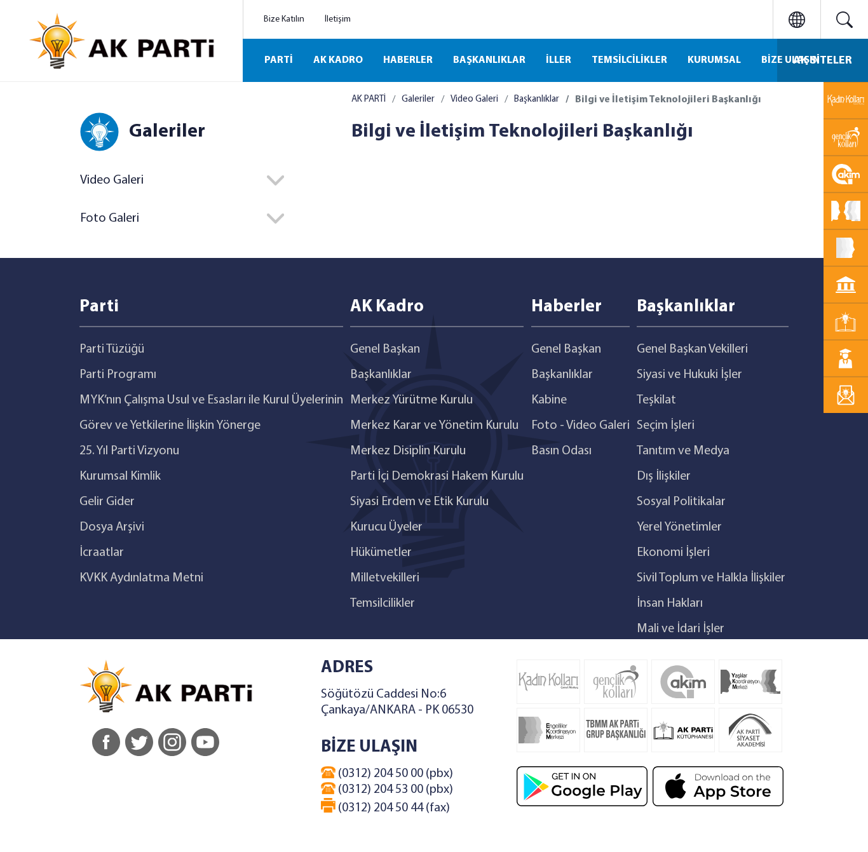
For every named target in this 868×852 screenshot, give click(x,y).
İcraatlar (101, 552)
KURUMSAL (714, 60)
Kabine (549, 400)
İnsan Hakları (670, 603)
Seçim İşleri (666, 425)
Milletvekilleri (384, 578)
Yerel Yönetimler (679, 527)
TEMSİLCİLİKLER (629, 60)
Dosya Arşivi (111, 527)
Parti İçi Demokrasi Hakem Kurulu (437, 476)
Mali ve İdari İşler (680, 629)
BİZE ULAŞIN (790, 60)
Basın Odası (561, 451)
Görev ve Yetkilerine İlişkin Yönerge (170, 425)
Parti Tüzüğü (111, 349)
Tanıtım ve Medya (683, 451)
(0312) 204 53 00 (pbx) (394, 789)
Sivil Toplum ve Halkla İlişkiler (711, 578)
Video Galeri (474, 99)
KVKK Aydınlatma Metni (141, 578)
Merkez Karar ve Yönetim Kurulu (434, 425)
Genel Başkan (385, 349)
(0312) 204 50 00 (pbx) (394, 773)
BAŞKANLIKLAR (489, 60)
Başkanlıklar (536, 99)
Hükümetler (381, 552)
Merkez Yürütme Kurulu (411, 400)
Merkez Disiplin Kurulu (408, 451)
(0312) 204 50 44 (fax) (393, 808)
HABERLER (408, 60)
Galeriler (418, 99)
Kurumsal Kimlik (120, 476)
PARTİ (278, 60)
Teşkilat (656, 400)
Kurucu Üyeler (386, 527)
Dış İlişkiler (664, 476)
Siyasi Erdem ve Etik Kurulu (419, 502)
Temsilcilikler (382, 603)
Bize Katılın (284, 19)
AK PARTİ (368, 99)
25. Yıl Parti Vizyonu (129, 451)
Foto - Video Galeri (580, 425)
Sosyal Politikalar (681, 502)
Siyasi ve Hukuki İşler (689, 375)
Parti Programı (117, 375)
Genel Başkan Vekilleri (692, 349)
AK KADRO (338, 60)
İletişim (338, 19)
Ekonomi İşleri (673, 552)
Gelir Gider (107, 502)
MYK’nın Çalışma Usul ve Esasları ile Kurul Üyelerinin (211, 400)
